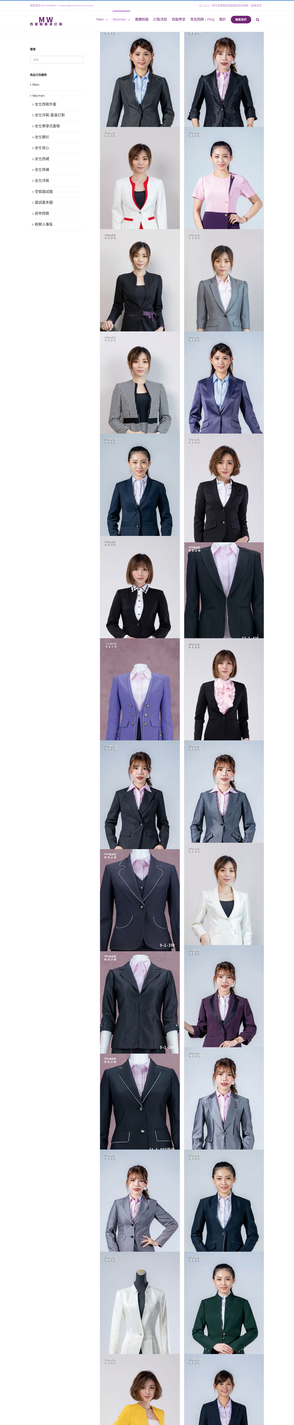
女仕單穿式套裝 (47, 126)
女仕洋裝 (42, 180)
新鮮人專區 (44, 224)
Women (38, 95)
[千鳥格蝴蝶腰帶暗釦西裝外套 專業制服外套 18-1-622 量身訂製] (140, 391)
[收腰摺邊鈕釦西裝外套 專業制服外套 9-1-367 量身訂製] (224, 1107)
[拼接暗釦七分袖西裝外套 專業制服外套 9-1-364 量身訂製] (140, 1003)
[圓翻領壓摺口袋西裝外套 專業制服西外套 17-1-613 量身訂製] (140, 493)
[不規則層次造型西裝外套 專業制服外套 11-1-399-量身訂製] (140, 84)
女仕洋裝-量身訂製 (50, 115)
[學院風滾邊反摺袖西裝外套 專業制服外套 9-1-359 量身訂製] (140, 900)
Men (35, 84)
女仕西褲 (42, 170)
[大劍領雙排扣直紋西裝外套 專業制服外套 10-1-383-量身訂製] (140, 800)
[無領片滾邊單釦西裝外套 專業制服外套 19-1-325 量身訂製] (224, 1209)
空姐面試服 (44, 191)
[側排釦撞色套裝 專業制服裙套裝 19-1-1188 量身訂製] (224, 186)
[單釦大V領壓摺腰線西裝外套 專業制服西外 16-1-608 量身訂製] (224, 391)
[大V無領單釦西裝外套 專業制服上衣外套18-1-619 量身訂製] (224, 698)
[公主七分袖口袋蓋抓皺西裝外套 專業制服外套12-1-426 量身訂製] (224, 289)
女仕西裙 (42, 159)
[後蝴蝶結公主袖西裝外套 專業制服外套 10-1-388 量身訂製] (224, 902)
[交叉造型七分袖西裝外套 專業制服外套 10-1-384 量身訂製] (224, 84)
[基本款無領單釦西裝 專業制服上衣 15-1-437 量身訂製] (140, 595)
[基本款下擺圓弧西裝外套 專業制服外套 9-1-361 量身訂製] (224, 493)
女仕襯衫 (42, 137)
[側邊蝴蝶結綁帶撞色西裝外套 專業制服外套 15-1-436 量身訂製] (140, 289)
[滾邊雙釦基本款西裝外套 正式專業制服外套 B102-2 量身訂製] (140, 1209)
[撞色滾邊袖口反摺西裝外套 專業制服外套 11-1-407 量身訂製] (140, 1105)
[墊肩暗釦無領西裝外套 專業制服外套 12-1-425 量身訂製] (224, 594)
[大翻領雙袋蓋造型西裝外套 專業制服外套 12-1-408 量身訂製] (224, 800)
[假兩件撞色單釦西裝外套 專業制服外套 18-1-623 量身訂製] (140, 186)
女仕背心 (42, 148)
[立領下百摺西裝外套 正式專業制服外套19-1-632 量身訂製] (140, 1311)
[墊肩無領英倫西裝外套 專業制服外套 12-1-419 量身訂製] (140, 698)
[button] (257, 19)
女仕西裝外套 (45, 104)
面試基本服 (44, 202)
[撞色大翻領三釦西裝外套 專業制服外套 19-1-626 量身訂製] (224, 1004)
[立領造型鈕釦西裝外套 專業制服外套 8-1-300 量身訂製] (224, 1311)
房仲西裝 (42, 213)
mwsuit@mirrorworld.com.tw (76, 5)
